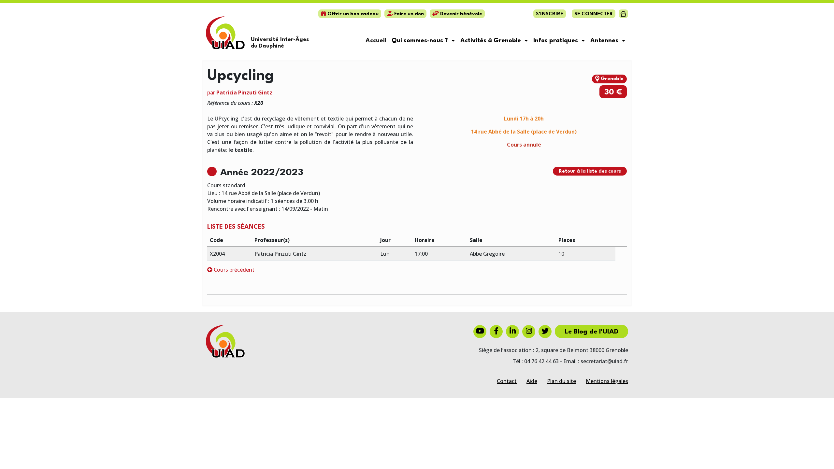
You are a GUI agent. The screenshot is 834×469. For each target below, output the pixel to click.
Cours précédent (233, 269)
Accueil (376, 41)
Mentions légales (607, 381)
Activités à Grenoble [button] (491, 41)
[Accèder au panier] (623, 13)
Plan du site (561, 381)
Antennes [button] (605, 41)
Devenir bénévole (460, 14)
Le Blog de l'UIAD (591, 332)
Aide (531, 381)
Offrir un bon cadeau (352, 14)
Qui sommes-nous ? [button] (421, 41)
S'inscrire (549, 14)
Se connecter (593, 14)
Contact (507, 381)
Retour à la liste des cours (590, 171)
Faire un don (408, 14)
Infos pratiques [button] (556, 41)
